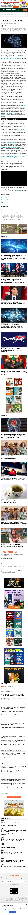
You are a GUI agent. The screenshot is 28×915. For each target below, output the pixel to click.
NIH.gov (3, 202)
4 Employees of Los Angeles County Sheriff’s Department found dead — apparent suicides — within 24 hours (13, 480)
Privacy (3, 898)
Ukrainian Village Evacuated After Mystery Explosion (12, 711)
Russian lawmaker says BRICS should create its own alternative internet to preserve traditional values (14, 373)
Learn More (5, 912)
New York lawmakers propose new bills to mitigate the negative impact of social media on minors (14, 523)
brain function (12, 28)
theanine (12, 31)
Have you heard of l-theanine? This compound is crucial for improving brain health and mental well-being (13, 158)
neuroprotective (13, 30)
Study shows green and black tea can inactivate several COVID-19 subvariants (13, 501)
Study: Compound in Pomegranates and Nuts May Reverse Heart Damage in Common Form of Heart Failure (13, 780)
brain (18, 190)
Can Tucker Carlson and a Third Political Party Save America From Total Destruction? (13, 846)
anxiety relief (7, 19)
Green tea (16, 29)
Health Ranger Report (6, 818)
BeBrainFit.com (4, 197)
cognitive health (22, 28)
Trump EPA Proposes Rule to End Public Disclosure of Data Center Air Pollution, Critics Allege (13, 745)
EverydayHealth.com (6, 199)
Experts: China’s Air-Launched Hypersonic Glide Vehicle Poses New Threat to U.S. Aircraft (12, 724)
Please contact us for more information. (8, 572)
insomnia (3, 114)
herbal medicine (22, 29)
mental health (7, 30)
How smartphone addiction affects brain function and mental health (12, 457)
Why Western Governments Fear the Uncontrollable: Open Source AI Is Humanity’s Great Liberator (13, 741)
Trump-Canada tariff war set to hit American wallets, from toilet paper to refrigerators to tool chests (13, 758)
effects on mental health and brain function (11, 58)
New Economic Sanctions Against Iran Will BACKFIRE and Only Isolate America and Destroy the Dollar (13, 867)
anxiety (23, 105)
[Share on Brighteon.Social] (2, 26)
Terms (6, 898)
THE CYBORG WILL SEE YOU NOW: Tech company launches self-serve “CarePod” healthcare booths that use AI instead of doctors (12, 327)
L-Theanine (13, 215)
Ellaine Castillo (8, 23)
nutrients (17, 30)
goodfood (3, 29)
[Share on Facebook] (5, 26)
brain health (17, 28)
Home (2, 19)
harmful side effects (11, 113)
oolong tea (25, 30)
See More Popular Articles (14, 796)
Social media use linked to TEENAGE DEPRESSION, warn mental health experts (12, 545)
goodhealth (7, 29)
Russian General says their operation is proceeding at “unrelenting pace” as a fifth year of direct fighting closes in (13, 695)
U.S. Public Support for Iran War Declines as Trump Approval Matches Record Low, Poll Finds (13, 767)
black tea (7, 28)
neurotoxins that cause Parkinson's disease (11, 147)
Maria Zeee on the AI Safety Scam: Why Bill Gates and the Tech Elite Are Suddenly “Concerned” (13, 771)
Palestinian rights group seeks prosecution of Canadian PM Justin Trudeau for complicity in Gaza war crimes (13, 303)
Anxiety (4, 28)
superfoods (3, 31)
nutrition (21, 30)
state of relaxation (21, 129)
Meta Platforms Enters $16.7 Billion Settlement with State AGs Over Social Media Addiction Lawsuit (13, 703)
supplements (8, 31)
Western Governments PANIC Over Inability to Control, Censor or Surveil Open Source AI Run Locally (13, 840)
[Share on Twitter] (8, 26)
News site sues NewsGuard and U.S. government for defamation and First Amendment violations (14, 350)
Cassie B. (7, 300)
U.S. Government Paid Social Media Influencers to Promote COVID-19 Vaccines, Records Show (13, 754)
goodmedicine (12, 29)
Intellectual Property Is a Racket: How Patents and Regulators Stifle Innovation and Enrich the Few (11, 750)
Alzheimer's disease (11, 142)
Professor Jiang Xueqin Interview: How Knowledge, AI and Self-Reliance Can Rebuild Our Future (13, 861)
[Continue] (25, 881)
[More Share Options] (11, 26)
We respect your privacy (14, 884)
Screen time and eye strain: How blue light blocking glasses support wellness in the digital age (13, 784)
